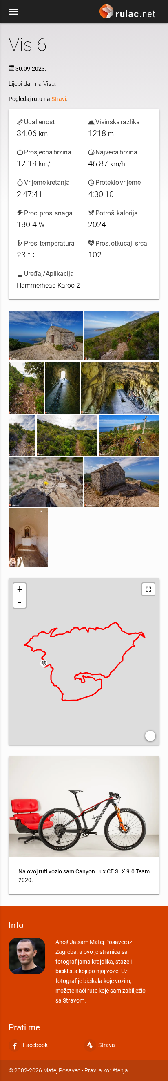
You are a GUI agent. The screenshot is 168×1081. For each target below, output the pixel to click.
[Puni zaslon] (148, 589)
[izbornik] (14, 11)
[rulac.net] (128, 13)
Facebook (35, 1045)
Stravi (58, 99)
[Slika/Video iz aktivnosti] (46, 335)
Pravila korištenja (106, 1070)
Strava (106, 1045)
